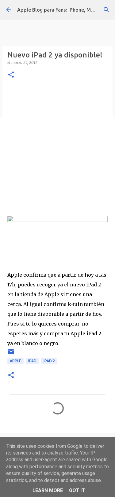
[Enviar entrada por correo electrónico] (11, 354)
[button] (11, 75)
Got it (77, 490)
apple (15, 361)
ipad (32, 361)
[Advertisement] (57, 146)
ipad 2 (49, 361)
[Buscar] (106, 9)
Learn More (48, 490)
